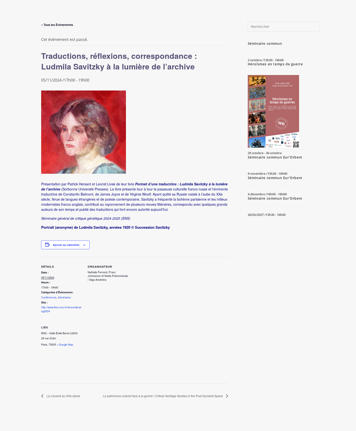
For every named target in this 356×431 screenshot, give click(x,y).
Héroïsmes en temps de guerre (275, 64)
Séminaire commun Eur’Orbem (275, 157)
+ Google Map (65, 344)
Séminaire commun (265, 43)
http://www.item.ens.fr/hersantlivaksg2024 (61, 309)
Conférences (48, 297)
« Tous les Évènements (57, 25)
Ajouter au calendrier (66, 245)
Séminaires (64, 297)
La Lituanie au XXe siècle (63, 396)
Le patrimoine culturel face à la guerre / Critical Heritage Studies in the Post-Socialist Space (163, 396)
